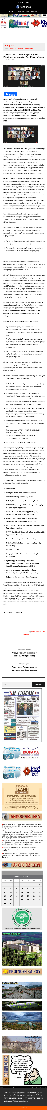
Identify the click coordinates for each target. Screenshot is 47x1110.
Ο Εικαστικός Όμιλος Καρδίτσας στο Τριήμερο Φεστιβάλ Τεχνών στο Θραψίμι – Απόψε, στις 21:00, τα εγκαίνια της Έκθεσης (21, 855)
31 (11, 904)
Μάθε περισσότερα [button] (20, 1101)
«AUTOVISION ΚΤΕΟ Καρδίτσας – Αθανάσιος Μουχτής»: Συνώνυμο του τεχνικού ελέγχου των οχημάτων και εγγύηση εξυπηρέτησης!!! (22, 826)
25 (16, 900)
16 (5, 896)
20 (28, 896)
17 (11, 896)
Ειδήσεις (9, 45)
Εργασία (13, 48)
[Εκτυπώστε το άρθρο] (30, 631)
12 (22, 892)
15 (39, 892)
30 (5, 904)
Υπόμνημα (29, 48)
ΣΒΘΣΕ (20, 48)
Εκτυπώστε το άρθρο (38, 631)
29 (39, 900)
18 (16, 896)
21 (34, 896)
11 (16, 892)
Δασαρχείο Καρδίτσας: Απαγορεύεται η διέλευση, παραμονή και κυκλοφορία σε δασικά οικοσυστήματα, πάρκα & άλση (22, 848)
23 (5, 900)
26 (22, 900)
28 (34, 900)
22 (39, 896)
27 (28, 900)
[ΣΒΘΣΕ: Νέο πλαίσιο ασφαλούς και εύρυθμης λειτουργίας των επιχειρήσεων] (24, 75)
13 (28, 892)
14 (34, 892)
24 (11, 900)
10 (11, 892)
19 (22, 896)
